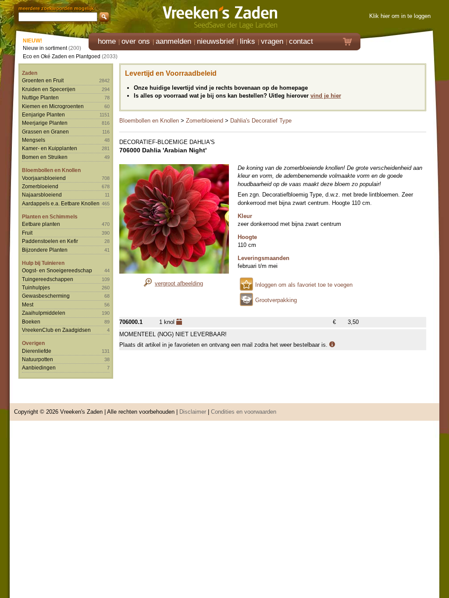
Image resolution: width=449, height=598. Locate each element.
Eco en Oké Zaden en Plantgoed (61, 56)
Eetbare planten (41, 224)
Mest (27, 304)
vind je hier (325, 95)
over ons (135, 41)
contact (301, 41)
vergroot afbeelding (179, 283)
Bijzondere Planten (45, 250)
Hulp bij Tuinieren (43, 263)
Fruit (27, 233)
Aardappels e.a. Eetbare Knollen (61, 203)
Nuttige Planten (40, 97)
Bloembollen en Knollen (51, 170)
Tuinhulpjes (36, 287)
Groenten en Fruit (43, 80)
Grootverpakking (276, 300)
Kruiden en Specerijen (48, 89)
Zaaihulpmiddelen (43, 313)
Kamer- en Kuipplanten (49, 148)
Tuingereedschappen (47, 279)
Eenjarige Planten (43, 114)
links (247, 41)
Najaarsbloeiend (42, 194)
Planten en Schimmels (50, 216)
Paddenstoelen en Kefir (50, 241)
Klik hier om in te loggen (400, 16)
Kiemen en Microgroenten (53, 106)
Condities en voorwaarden (243, 411)
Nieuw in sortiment (45, 48)
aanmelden (173, 41)
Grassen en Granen (45, 131)
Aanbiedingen (39, 367)
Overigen (33, 343)
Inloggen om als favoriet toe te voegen (304, 284)
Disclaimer (192, 411)
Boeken (31, 321)
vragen (272, 41)
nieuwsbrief (215, 41)
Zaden (29, 73)
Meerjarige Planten (45, 123)
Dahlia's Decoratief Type (261, 120)
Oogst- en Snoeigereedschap (57, 270)
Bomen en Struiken (45, 157)
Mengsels (33, 140)
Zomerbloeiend (40, 186)
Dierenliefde (36, 351)
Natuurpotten (37, 359)
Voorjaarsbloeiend (44, 178)
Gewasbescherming (46, 296)
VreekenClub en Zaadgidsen (56, 330)
